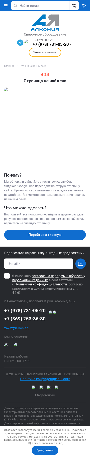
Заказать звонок (45, 52)
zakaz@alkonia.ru (17, 328)
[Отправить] (80, 263)
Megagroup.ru (45, 395)
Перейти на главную (45, 235)
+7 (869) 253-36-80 (25, 318)
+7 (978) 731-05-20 (51, 44)
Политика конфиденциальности (45, 379)
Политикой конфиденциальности (41, 284)
